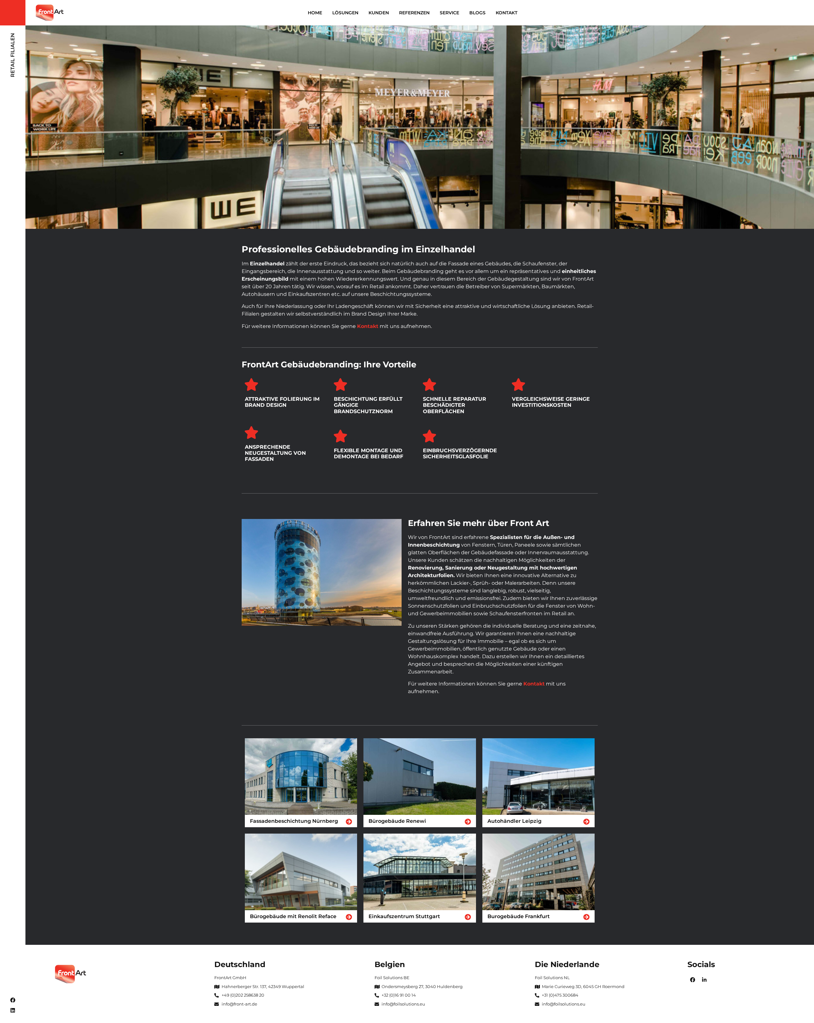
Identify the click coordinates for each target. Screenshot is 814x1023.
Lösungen (345, 13)
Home (315, 13)
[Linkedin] (13, 1010)
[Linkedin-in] (704, 980)
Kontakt (506, 13)
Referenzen (414, 13)
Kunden (379, 13)
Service (449, 13)
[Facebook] (13, 1000)
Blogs (477, 13)
